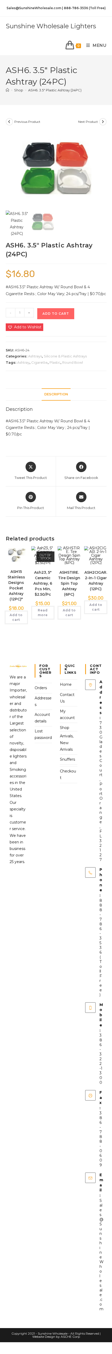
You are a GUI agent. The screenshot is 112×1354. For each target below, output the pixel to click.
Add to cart (55, 314)
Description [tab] (56, 394)
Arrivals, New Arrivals (66, 742)
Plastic (54, 362)
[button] (24, 327)
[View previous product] (9, 121)
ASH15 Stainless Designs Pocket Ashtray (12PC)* (16, 585)
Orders (41, 688)
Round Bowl (72, 362)
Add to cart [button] (16, 617)
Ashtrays (35, 356)
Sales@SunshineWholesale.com (101, 1254)
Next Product (88, 122)
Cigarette (39, 362)
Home (66, 684)
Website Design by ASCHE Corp (56, 1337)
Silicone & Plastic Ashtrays (65, 356)
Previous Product (27, 122)
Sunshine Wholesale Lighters (51, 26)
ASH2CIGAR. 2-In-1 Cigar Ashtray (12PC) (95, 580)
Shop (64, 727)
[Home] (7, 90)
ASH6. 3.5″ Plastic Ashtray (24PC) (55, 90)
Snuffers (67, 759)
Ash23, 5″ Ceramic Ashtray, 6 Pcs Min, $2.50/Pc (42, 583)
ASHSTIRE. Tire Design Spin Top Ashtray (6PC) (69, 583)
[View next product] (103, 121)
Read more (43, 612)
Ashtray (23, 362)
